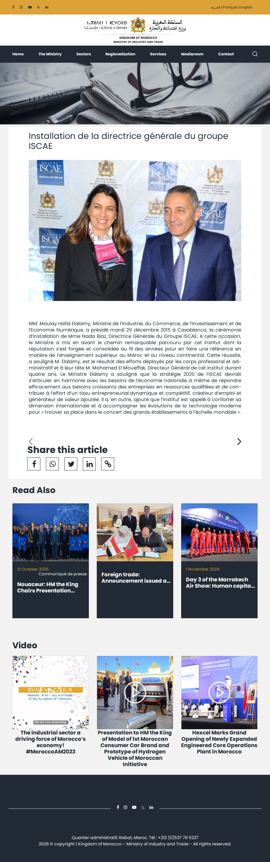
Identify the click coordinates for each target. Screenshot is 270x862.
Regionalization (120, 54)
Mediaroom (192, 54)
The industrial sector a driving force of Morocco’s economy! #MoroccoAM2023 (50, 742)
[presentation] (31, 441)
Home (18, 54)
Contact (226, 54)
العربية (215, 7)
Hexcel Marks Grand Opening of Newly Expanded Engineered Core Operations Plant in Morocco (219, 742)
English (246, 7)
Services (158, 54)
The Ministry (50, 54)
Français (230, 7)
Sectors (83, 54)
